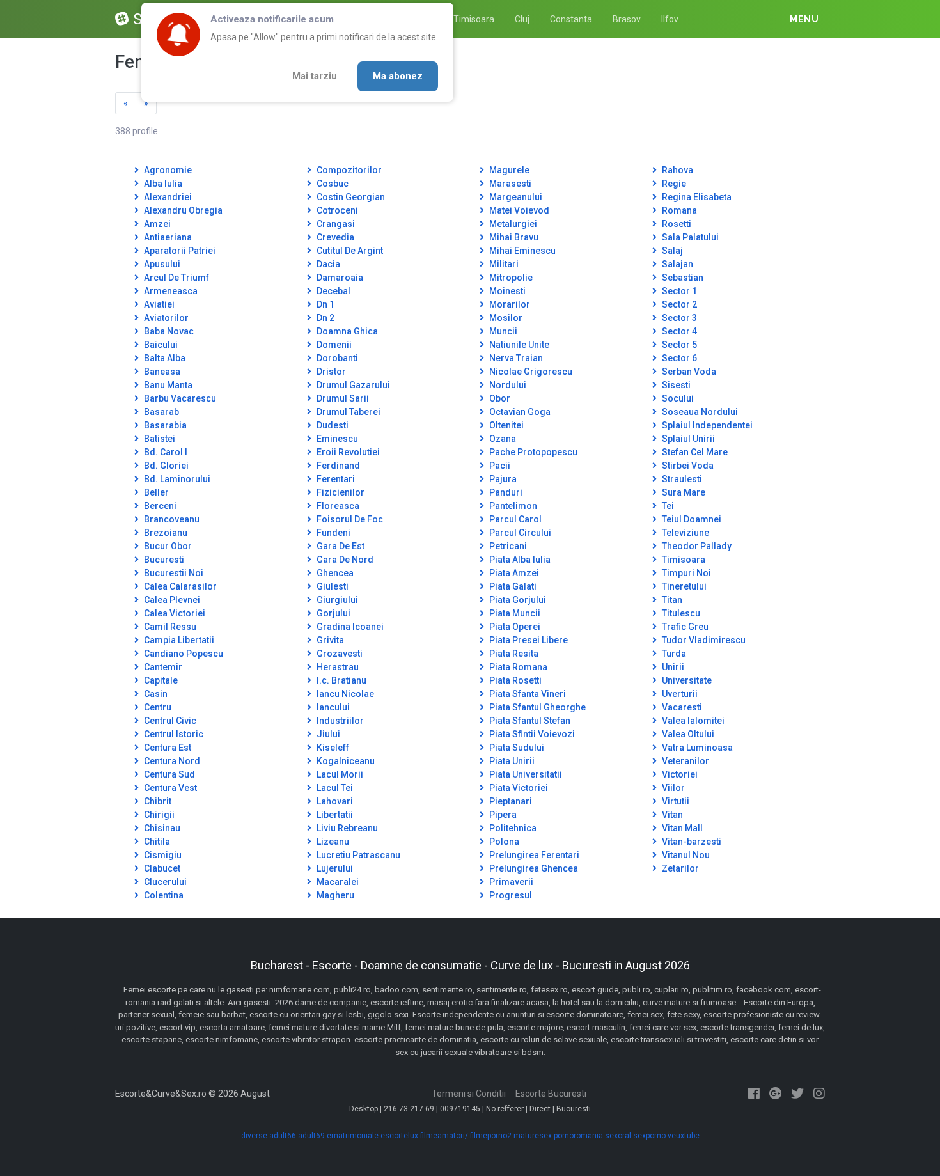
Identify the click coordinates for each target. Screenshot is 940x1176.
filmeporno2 (491, 1135)
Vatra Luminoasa (696, 747)
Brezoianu (164, 533)
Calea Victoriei (173, 613)
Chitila (156, 841)
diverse (254, 1135)
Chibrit (156, 801)
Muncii (502, 331)
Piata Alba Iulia (519, 559)
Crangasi (335, 224)
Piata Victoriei (517, 788)
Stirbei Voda (687, 465)
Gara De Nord (344, 559)
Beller (155, 492)
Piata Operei (513, 627)
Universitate (686, 680)
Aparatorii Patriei (178, 251)
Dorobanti (336, 358)
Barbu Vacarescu (179, 398)
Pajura (502, 479)
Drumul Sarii (342, 398)
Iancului (332, 707)
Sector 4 (678, 331)
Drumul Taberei (347, 412)
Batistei (158, 439)
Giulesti (332, 586)
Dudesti (332, 425)
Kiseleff (332, 747)
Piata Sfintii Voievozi (531, 734)
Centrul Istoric (172, 734)
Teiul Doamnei (690, 519)
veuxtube (684, 1135)
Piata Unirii (511, 761)
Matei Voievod (518, 210)
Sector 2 (678, 304)
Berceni (159, 506)
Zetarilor (679, 868)
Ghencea (334, 573)
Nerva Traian (515, 358)
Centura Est (166, 747)
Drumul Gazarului (352, 385)
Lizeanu (332, 841)
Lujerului (334, 868)
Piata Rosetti (514, 680)
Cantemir (162, 667)
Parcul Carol (514, 519)
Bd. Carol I (164, 452)
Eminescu (336, 439)
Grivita (329, 640)
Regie (673, 183)
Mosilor (504, 318)
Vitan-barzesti (690, 841)
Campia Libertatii (178, 640)
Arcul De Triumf (175, 277)
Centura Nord (171, 761)
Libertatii (334, 815)
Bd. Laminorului (176, 479)
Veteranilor (684, 761)
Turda (673, 653)
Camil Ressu (169, 627)
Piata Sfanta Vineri (526, 694)
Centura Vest (169, 788)
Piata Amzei (513, 573)
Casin (155, 694)
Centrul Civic (169, 721)
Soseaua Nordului (699, 412)
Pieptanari (509, 801)
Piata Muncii (513, 613)
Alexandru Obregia (182, 210)
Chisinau (161, 828)
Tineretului (683, 586)
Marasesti (509, 183)
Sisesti (675, 385)
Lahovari (334, 801)
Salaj (671, 251)
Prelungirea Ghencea (532, 868)
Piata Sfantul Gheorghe (536, 707)
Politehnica (512, 828)
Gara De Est (339, 546)
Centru (156, 707)
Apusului (161, 264)
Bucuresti (163, 559)
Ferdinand (337, 465)
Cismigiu (162, 855)
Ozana (501, 439)
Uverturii (679, 694)
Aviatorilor (165, 318)
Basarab (160, 412)
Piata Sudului (515, 747)
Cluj (522, 19)
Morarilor (508, 304)
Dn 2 (324, 318)
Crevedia (334, 237)
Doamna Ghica (346, 331)
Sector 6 (678, 358)
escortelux (399, 1135)
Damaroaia (339, 277)
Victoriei (679, 774)
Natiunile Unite (518, 345)
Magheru (334, 895)
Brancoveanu (171, 519)
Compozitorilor (348, 170)
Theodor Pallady (696, 546)
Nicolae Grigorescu (529, 371)
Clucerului (164, 882)
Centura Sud (168, 774)
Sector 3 (678, 318)
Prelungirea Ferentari (533, 855)
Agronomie (167, 170)
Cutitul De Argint (349, 251)
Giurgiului (336, 600)
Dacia (327, 264)
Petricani (507, 546)
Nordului (506, 385)
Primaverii (510, 882)
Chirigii (158, 815)
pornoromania (578, 1135)
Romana (678, 210)
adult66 (282, 1135)
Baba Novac (168, 331)
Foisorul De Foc (349, 519)
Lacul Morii (339, 774)
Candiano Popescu (182, 653)
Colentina (163, 895)
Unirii (672, 667)
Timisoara (473, 19)
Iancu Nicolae (344, 694)
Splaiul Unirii (687, 439)
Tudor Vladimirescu (703, 640)
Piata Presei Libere (527, 640)
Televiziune (684, 533)
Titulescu (680, 613)
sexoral (618, 1135)
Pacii (498, 465)
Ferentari (335, 479)
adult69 (311, 1135)
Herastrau (337, 667)
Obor (498, 398)
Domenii (333, 345)
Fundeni (332, 533)
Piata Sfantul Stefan (528, 721)
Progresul (509, 895)
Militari (503, 264)
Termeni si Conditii (469, 1093)
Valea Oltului (687, 734)
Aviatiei (158, 304)
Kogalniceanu (345, 761)
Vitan (671, 815)
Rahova (676, 170)
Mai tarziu (314, 76)
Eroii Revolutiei (347, 452)
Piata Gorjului (516, 600)
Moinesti (506, 291)
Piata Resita (512, 653)
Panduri (504, 492)
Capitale (160, 680)
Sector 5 (678, 345)
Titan (671, 600)
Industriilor (339, 721)
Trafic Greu (684, 627)
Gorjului (332, 613)
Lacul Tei (334, 788)
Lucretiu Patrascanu (357, 855)
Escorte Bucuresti (550, 1093)
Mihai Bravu (512, 237)
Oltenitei (505, 425)
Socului (677, 398)
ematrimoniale (353, 1135)
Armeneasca (170, 291)
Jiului (327, 734)
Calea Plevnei (171, 600)
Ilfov (669, 19)
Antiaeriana (167, 237)
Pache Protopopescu (532, 452)
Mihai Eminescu (521, 251)
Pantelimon (512, 506)
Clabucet (161, 868)
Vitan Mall (681, 828)
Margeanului (514, 197)
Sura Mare (682, 492)
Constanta (571, 19)
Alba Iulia (162, 183)
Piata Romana (517, 667)
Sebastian (681, 277)
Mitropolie (510, 277)
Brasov (627, 19)
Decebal (332, 291)
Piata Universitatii (524, 774)
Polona (503, 841)
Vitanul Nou (685, 855)
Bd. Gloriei (165, 465)
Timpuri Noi (685, 573)
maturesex (532, 1135)
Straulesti (681, 479)
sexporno (649, 1135)
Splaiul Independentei (706, 425)
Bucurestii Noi (172, 573)
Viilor (672, 788)
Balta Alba (163, 358)
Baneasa (161, 371)
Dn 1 (324, 304)
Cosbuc (332, 183)
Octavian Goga (519, 412)
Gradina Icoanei (349, 627)
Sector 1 (678, 291)
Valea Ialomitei (692, 721)
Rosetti (675, 224)
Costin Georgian (350, 197)
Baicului (160, 345)
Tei (667, 506)
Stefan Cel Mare (694, 452)
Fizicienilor (339, 492)
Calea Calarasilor (179, 586)
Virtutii (674, 801)
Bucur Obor (167, 546)
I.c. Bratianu (340, 680)
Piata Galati (512, 586)
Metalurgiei (512, 224)
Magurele (508, 170)
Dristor (330, 371)
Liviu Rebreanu (346, 828)
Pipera (502, 815)
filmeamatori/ (444, 1135)
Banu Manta (167, 385)
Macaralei (337, 882)
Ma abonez (398, 76)
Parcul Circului (519, 533)
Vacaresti (681, 707)
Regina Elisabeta (696, 197)
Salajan (676, 264)
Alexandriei (167, 197)
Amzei (156, 224)
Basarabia (164, 425)
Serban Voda (688, 371)
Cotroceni (336, 210)
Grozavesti (339, 653)
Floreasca (337, 506)
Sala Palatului (689, 237)
